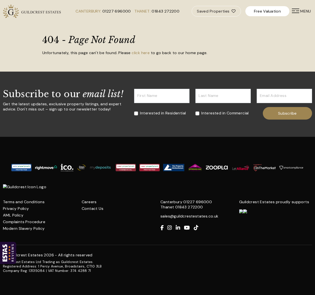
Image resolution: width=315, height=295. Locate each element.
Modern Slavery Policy (24, 228)
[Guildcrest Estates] (11, 11)
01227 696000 (116, 11)
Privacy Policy (16, 208)
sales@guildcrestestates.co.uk (189, 216)
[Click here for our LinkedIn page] (180, 228)
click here (141, 52)
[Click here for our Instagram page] (171, 228)
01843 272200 (165, 11)
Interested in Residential (163, 113)
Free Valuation (267, 11)
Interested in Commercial (225, 113)
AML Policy (13, 215)
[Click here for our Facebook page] (163, 228)
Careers (89, 201)
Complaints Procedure (24, 221)
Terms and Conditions (24, 201)
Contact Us (92, 208)
